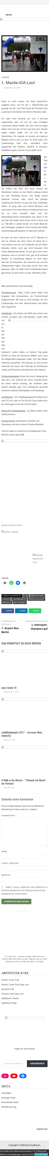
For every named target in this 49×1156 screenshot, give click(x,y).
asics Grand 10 (8, 687)
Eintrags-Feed (8, 1098)
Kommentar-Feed (9, 1102)
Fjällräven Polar (9, 1003)
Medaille (6, 602)
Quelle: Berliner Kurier (11, 525)
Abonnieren (37, 1063)
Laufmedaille (19, 599)
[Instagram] (43, 2)
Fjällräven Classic (10, 998)
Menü (8, 15)
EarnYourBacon (32, 1145)
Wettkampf (20, 602)
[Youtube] (39, 2)
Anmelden (6, 1093)
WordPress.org (8, 1107)
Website (6, 875)
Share (9, 611)
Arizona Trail (7, 989)
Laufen (5, 77)
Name (4, 851)
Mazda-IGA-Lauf (36, 599)
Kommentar (8, 816)
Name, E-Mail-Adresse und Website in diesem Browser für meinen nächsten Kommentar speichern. (24, 890)
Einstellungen (41, 1154)
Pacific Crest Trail (10, 980)
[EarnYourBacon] (24, 24)
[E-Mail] (46, 2)
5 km (26, 596)
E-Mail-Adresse (10, 863)
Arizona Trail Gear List (12, 994)
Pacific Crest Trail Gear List (15, 984)
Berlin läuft (37, 596)
